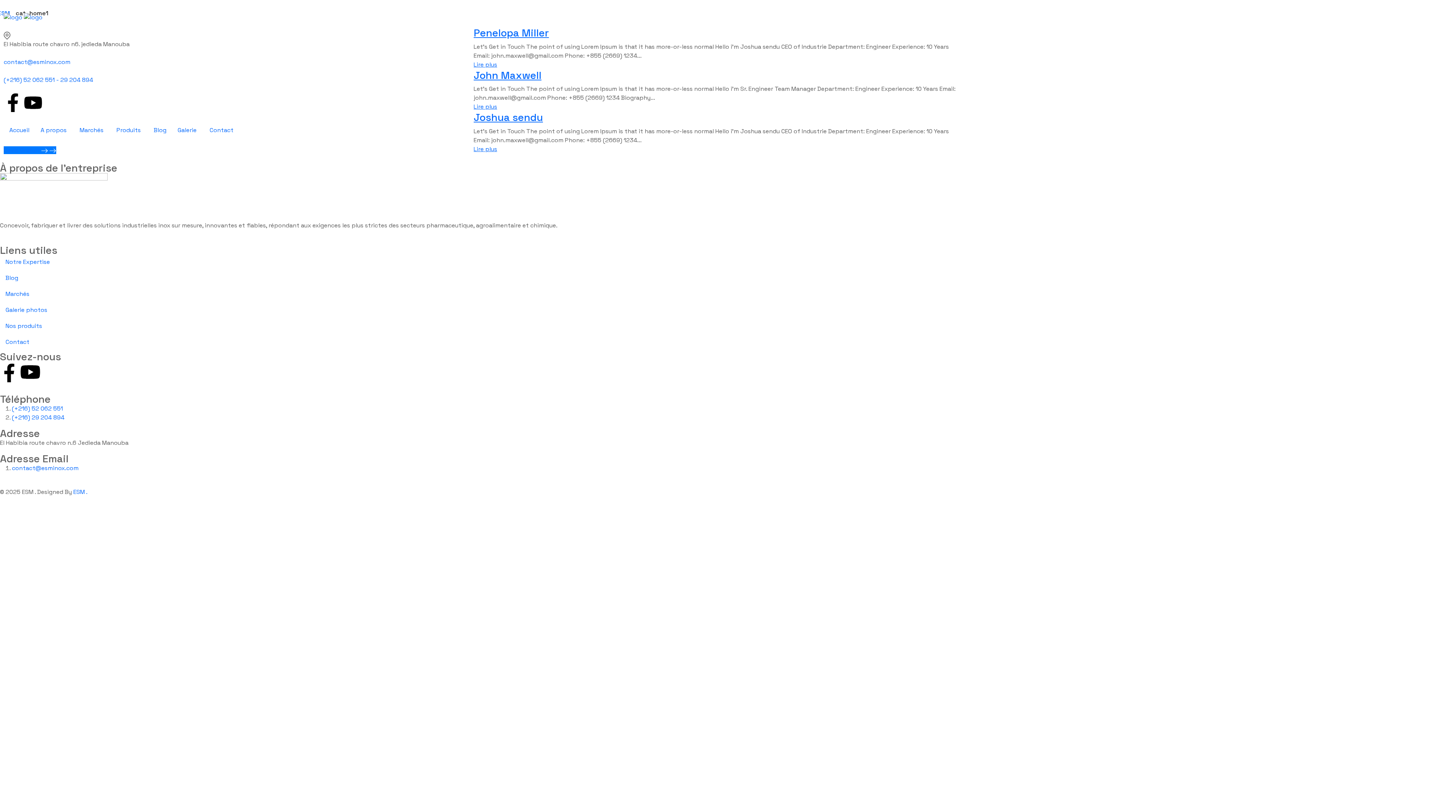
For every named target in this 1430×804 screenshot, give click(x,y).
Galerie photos (26, 310)
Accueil (19, 130)
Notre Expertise (28, 262)
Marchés (92, 130)
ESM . (80, 492)
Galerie (187, 130)
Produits (129, 130)
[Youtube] (33, 102)
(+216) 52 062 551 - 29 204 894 (48, 80)
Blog (160, 130)
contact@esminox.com (37, 62)
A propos (54, 130)
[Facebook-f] (13, 102)
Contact (221, 130)
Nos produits (24, 326)
